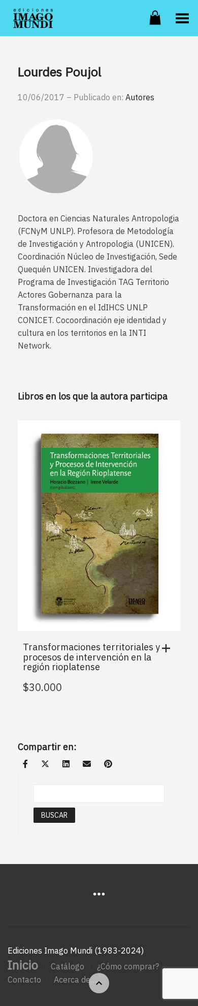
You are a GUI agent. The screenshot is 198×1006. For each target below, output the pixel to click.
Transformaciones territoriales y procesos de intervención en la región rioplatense (91, 657)
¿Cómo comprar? (128, 966)
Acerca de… (75, 979)
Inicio (23, 965)
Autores (139, 97)
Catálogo (67, 966)
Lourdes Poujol (60, 71)
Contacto (24, 979)
